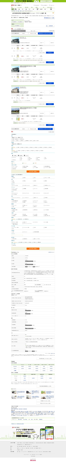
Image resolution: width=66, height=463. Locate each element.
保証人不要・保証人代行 (39, 414)
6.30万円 (44, 368)
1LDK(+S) (38, 157)
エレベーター (15, 205)
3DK (45, 158)
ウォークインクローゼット (16, 197)
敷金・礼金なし (51, 411)
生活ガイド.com (53, 353)
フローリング (36, 200)
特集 (17, 451)
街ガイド (37, 451)
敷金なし (18, 140)
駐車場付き (26, 412)
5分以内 (23, 150)
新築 (18, 147)
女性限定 (46, 214)
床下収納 (46, 197)
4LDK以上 (38, 159)
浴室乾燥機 (46, 188)
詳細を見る (49, 52)
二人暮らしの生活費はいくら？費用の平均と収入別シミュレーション (35, 397)
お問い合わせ (33, 454)
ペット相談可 (36, 167)
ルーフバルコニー (47, 205)
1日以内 (25, 242)
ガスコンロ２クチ (17, 413)
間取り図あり (39, 411)
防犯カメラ (35, 185)
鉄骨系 (24, 177)
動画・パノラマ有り (37, 238)
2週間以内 (39, 242)
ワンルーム (14, 157)
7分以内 (28, 150)
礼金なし (13, 140)
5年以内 (27, 147)
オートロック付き (15, 185)
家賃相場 (36, 446)
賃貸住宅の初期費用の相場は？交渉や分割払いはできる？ (21, 392)
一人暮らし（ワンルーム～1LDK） (49, 413)
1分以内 (19, 150)
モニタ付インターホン (26, 185)
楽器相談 (14, 215)
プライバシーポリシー (26, 454)
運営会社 (41, 454)
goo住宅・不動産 (12, 442)
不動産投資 (40, 419)
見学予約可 (14, 168)
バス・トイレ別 (15, 166)
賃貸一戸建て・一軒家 (25, 446)
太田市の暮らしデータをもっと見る (46, 358)
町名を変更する (20, 21)
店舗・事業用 (20, 446)
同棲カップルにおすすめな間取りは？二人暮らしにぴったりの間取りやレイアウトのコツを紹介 (50, 397)
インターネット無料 (47, 167)
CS (13, 228)
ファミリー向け (35, 411)
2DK (21, 158)
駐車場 (34, 446)
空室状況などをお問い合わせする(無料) (45, 33)
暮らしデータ (33, 451)
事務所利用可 (25, 215)
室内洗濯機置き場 (47, 166)
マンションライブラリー (24, 451)
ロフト (46, 200)
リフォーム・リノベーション (27, 223)
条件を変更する (17, 25)
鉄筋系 (14, 177)
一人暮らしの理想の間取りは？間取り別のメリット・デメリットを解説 (21, 397)
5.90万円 (37, 368)
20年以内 (40, 147)
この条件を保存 (51, 25)
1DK (29, 157)
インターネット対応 (26, 227)
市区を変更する (14, 21)
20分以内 (41, 150)
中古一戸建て (25, 419)
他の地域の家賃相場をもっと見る (45, 386)
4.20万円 (24, 380)
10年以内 (31, 147)
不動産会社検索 (29, 451)
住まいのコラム (41, 451)
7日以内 (34, 242)
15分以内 (37, 150)
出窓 (13, 206)
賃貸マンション (31, 446)
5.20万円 (37, 370)
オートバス (35, 188)
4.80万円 (29, 368)
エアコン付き (15, 167)
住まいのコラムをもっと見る (45, 403)
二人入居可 (35, 214)
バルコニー (35, 205)
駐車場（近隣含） (26, 166)
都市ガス (35, 206)
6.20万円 (22, 366)
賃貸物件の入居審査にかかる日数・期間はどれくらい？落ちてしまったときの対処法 (35, 392)
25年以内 (45, 147)
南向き (14, 182)
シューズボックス (26, 197)
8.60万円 (51, 368)
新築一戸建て (20, 419)
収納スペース (36, 197)
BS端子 (46, 227)
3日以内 (30, 242)
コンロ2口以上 (15, 194)
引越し (20, 451)
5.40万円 (29, 366)
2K (45, 157)
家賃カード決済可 (36, 140)
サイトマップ (37, 454)
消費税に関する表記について (28, 444)
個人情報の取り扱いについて (20, 444)
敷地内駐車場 (25, 209)
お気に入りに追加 (33, 33)
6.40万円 (37, 366)
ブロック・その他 (47, 177)
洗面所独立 (25, 167)
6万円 (44, 366)
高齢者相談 (35, 215)
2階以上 (35, 166)
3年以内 (22, 147)
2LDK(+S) (30, 158)
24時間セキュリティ (48, 185)
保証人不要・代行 (47, 215)
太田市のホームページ (51, 252)
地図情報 (50, 451)
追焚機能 (24, 188)
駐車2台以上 (36, 209)
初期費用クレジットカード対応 (15, 411)
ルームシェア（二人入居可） (46, 412)
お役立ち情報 (12, 451)
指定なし (14, 147)
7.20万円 (51, 370)
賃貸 (32, 419)
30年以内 (50, 147)
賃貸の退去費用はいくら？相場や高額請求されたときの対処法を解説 (50, 392)
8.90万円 (51, 366)
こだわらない (15, 242)
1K (21, 157)
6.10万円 (44, 370)
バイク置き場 (47, 209)
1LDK (28, 413)
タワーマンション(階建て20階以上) (15, 224)
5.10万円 (22, 368)
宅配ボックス (25, 205)
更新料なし (22, 140)
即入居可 (24, 214)
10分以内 (32, 150)
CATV (35, 227)
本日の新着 (20, 242)
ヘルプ (30, 454)
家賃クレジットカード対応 (24, 411)
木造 (34, 177)
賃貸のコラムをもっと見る (45, 400)
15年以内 (36, 147)
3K (37, 158)
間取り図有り (15, 238)
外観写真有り (25, 238)
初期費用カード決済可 (29, 140)
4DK (38, 413)
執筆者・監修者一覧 (45, 451)
